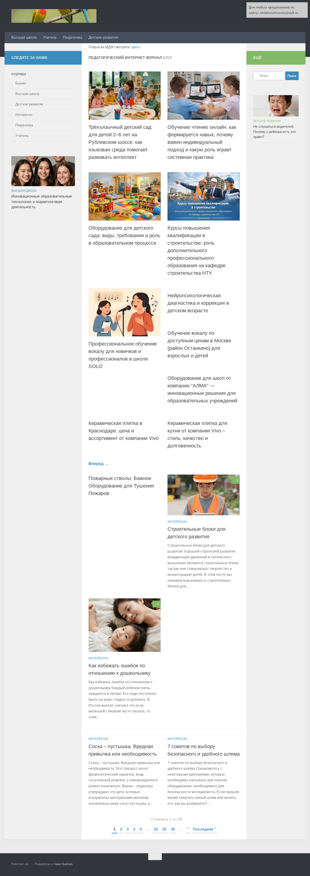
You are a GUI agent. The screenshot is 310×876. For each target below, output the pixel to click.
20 (164, 829)
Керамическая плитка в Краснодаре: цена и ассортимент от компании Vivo (124, 430)
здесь (135, 47)
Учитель (50, 37)
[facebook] (72, 57)
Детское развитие (103, 37)
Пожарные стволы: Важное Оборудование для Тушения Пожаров (121, 485)
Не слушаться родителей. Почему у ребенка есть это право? (274, 131)
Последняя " (204, 829)
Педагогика (72, 37)
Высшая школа (24, 37)
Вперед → (99, 463)
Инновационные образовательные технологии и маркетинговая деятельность (41, 201)
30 (173, 829)
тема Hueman (63, 864)
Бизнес (21, 83)
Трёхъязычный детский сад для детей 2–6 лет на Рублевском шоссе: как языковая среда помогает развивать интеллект (120, 142)
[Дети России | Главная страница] (53, 16)
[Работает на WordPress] (30, 864)
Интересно (177, 521)
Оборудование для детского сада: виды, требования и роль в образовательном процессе (124, 235)
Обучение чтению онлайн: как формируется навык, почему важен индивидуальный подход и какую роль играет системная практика (201, 142)
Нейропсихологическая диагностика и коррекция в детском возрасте (198, 303)
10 (156, 829)
